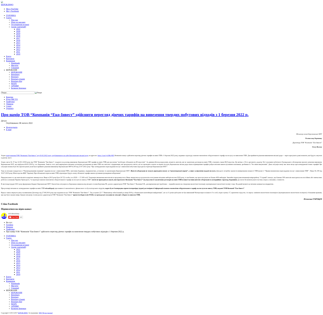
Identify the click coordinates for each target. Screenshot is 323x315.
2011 (18, 52)
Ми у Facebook (12, 11)
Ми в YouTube (12, 9)
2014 (18, 45)
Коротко (9, 97)
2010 (18, 54)
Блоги (8, 56)
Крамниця (10, 61)
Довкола (9, 104)
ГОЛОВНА (11, 15)
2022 (18, 29)
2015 (18, 43)
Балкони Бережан (18, 88)
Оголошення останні (20, 24)
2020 (18, 31)
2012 (18, 49)
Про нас (14, 20)
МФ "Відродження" (46, 313)
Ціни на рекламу (18, 22)
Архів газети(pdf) (18, 27)
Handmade (15, 63)
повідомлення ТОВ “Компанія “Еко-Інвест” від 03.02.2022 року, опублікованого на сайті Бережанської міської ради (47, 155)
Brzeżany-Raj (16, 81)
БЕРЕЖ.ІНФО (23, 313)
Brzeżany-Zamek (18, 79)
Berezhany (15, 74)
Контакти (10, 59)
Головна (9, 225)
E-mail (8, 130)
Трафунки (10, 102)
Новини (9, 227)
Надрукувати (11, 127)
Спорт (8, 106)
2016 (18, 40)
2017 (18, 38)
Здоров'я (9, 108)
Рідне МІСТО (12, 99)
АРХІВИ (15, 86)
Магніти (14, 65)
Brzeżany (15, 77)
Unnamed (15, 68)
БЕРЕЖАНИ (16, 72)
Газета (8, 18)
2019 (18, 34)
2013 (18, 47)
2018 (18, 36)
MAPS (14, 84)
